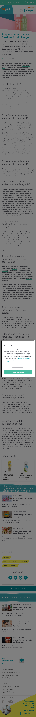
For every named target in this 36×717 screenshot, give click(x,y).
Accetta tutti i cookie (18, 372)
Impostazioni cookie (18, 367)
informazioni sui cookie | (24, 358)
